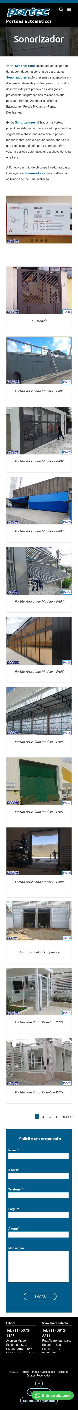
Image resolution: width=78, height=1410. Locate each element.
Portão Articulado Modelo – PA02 (39, 461)
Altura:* (13, 1228)
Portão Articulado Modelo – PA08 (39, 882)
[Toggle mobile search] (61, 9)
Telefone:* (15, 1189)
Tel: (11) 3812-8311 (54, 1332)
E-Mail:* (13, 1170)
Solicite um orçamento (39, 1401)
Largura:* (14, 1209)
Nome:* (13, 1150)
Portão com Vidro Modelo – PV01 (39, 1022)
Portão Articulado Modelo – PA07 (39, 811)
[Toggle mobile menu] (69, 9)
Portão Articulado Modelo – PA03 (39, 531)
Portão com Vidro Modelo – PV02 (39, 1092)
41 (57, 1116)
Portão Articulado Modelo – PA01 (39, 391)
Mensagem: (16, 1248)
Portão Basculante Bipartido (39, 952)
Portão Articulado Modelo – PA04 (39, 601)
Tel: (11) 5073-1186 (18, 1332)
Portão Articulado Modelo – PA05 (39, 671)
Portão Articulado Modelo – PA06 (39, 741)
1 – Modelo (39, 320)
